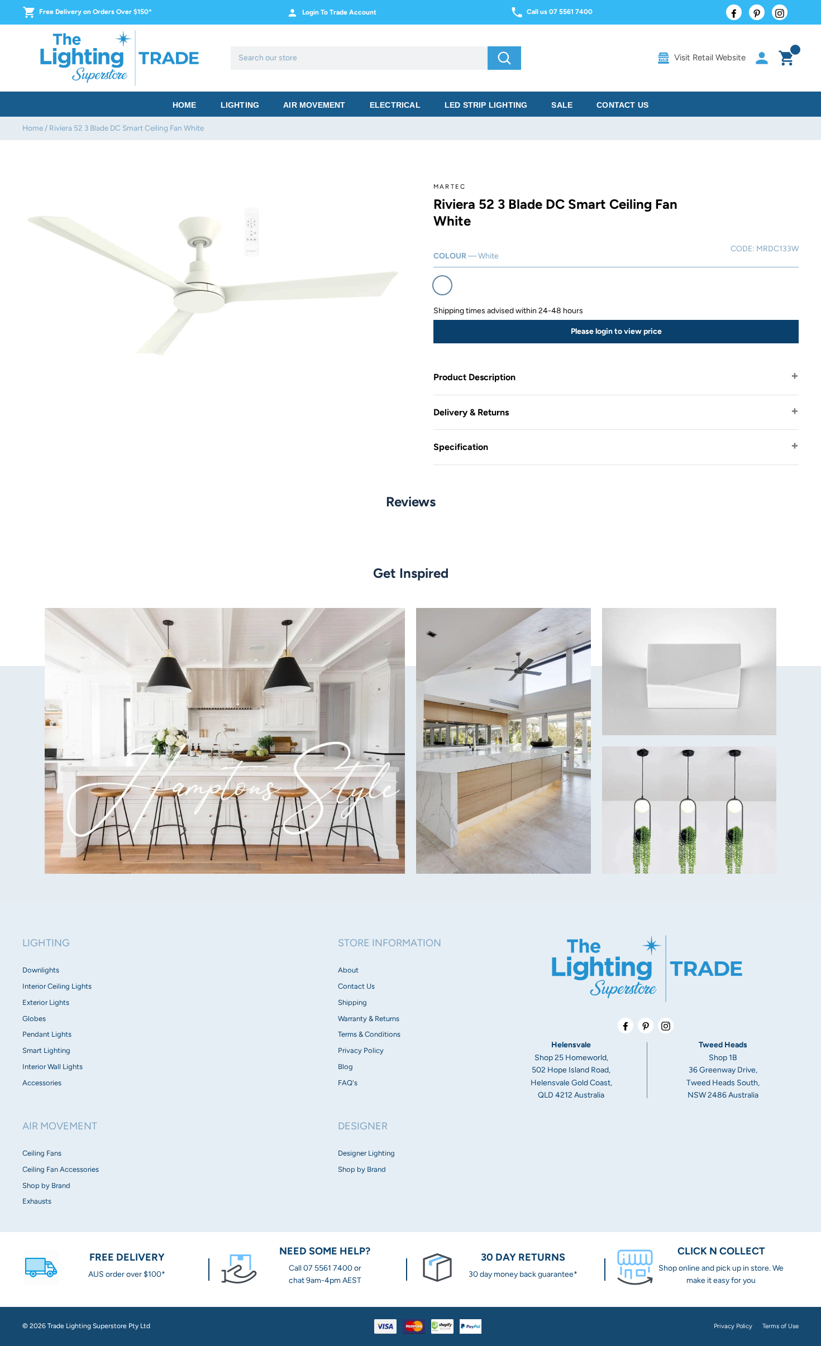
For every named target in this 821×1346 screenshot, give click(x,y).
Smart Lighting (46, 1050)
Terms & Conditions (369, 1034)
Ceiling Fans (41, 1153)
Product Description (474, 377)
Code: (743, 248)
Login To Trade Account (339, 12)
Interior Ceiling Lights (57, 986)
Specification (460, 447)
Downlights (40, 970)
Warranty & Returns (368, 1018)
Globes (34, 1018)
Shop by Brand (46, 1185)
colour (466, 256)
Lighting (240, 104)
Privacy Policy (361, 1050)
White (442, 285)
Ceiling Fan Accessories (60, 1169)
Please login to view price (616, 331)
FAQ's (347, 1083)
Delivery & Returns (471, 412)
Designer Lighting (366, 1153)
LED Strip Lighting (486, 104)
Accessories (41, 1083)
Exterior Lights (45, 1002)
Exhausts (36, 1201)
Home (185, 104)
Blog (345, 1066)
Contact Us (622, 104)
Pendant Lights (46, 1034)
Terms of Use (780, 1326)
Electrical (395, 104)
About (348, 970)
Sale (561, 104)
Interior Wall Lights (52, 1066)
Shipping (352, 1002)
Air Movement (314, 104)
